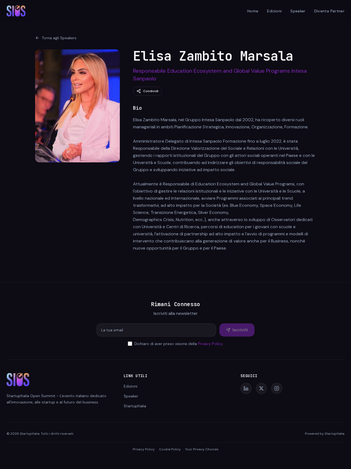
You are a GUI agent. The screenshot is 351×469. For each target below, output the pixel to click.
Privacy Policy (210, 343)
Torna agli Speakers (59, 37)
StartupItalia (135, 405)
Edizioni (274, 11)
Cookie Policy (170, 449)
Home (252, 11)
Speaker (297, 11)
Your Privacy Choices (202, 449)
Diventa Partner (329, 11)
